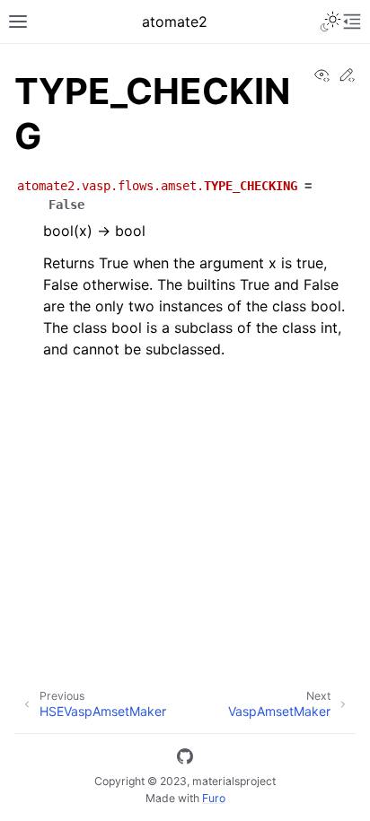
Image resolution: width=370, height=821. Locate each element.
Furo (213, 798)
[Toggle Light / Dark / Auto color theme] (330, 21)
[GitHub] (185, 759)
